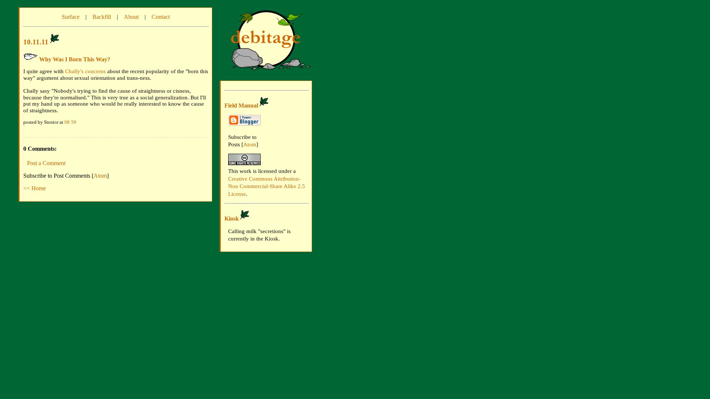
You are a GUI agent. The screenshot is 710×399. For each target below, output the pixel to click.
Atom (100, 176)
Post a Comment (46, 163)
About (131, 17)
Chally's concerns (85, 71)
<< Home (34, 188)
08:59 (70, 122)
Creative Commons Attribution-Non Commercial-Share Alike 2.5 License (266, 186)
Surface (71, 17)
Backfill (101, 17)
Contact (161, 17)
